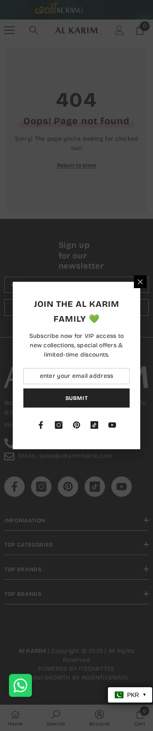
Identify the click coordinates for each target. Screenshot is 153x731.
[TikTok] (94, 425)
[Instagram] (59, 425)
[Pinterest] (76, 425)
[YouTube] (112, 425)
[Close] (140, 281)
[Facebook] (41, 425)
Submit (76, 398)
